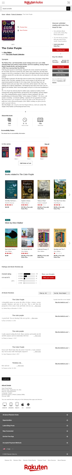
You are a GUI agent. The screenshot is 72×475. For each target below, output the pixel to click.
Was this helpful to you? (61, 302)
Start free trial (61, 50)
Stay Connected (8, 431)
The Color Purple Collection (15, 54)
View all (47, 144)
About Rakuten (62, 460)
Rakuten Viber (17, 460)
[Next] (69, 194)
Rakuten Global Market (29, 460)
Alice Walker (8, 52)
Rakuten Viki (8, 460)
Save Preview (23, 30)
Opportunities (7, 420)
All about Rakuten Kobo (11, 415)
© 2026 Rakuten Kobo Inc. (10, 454)
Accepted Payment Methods (12, 443)
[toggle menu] (3, 2)
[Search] (68, 8)
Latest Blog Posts (8, 425)
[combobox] (44, 293)
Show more (37, 306)
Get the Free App (8, 436)
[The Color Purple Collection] (5, 156)
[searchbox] (36, 8)
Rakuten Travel (42, 460)
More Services (52, 460)
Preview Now (23, 27)
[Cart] (68, 2)
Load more (6, 379)
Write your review (48, 277)
